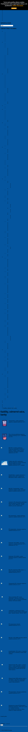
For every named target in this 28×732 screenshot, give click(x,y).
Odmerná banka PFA (5, 662)
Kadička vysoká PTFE (6, 472)
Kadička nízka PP (5, 418)
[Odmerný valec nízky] (4, 584)
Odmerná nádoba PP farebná (7, 500)
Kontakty (5, 18)
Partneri (5, 16)
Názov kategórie (4, 721)
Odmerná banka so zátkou (6, 622)
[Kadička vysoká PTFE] (4, 476)
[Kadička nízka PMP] (4, 439)
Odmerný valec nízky (5, 581)
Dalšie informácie (18, 5)
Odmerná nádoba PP (5, 486)
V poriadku (14, 8)
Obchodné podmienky (8, 17)
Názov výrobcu (4, 722)
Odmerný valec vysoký (6, 513)
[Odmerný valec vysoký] (4, 516)
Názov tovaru (3, 718)
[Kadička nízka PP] (4, 425)
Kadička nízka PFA (5, 459)
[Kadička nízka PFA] (4, 464)
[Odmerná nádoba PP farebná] (4, 503)
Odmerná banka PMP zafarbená (8, 676)
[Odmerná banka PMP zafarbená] (4, 678)
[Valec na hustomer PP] (4, 597)
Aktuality (5, 10)
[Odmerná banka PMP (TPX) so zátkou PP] (4, 640)
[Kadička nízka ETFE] (4, 449)
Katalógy (5, 12)
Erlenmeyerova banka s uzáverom (8, 703)
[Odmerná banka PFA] (4, 664)
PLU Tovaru (3, 720)
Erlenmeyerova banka (5, 689)
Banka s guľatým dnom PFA (7, 608)
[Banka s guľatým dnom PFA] (4, 610)
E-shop (4, 20)
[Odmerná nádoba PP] (4, 489)
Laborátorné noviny (7, 14)
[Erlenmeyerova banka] (4, 694)
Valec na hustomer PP (5, 594)
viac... (10, 423)
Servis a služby (6, 15)
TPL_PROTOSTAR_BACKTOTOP (9, 728)
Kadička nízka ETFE (5, 445)
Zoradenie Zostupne (5, 717)
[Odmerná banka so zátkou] (4, 626)
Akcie (4, 11)
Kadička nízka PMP (5, 432)
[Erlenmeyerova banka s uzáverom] (4, 707)
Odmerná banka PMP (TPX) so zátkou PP (10, 635)
